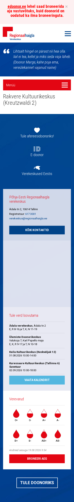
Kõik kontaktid (37, 230)
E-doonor (37, 155)
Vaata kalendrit (37, 380)
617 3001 (30, 213)
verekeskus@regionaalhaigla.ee (28, 218)
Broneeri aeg (37, 458)
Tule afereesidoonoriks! (37, 136)
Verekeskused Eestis (37, 174)
